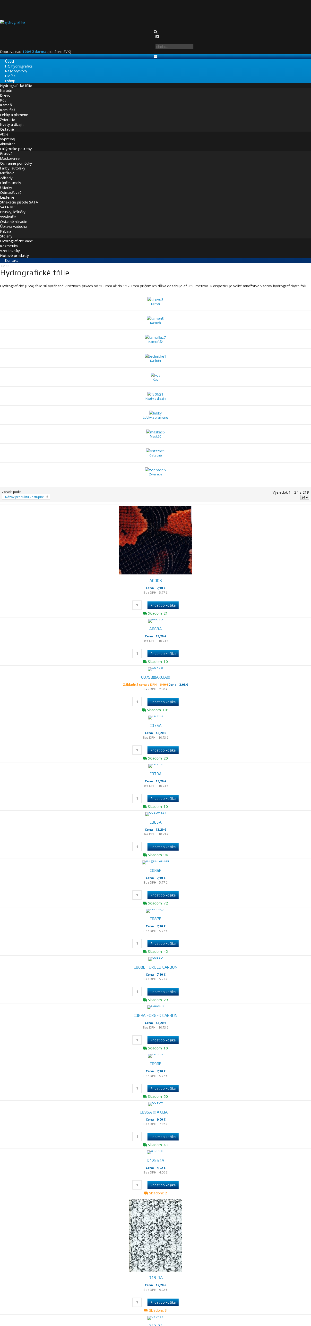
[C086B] (155, 827)
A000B (156, 527)
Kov (3, 95)
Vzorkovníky (10, 245)
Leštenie (7, 192)
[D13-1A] (155, 1219)
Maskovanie (10, 153)
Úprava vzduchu (13, 221)
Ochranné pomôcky (16, 158)
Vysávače (8, 211)
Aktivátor (7, 138)
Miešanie (7, 167)
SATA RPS (8, 201)
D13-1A (155, 1262)
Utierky (6, 182)
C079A (156, 732)
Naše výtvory (11, 65)
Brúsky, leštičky (13, 206)
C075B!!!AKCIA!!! (155, 630)
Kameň (6, 99)
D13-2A (155, 1314)
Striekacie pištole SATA (19, 196)
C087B (155, 886)
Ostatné (7, 124)
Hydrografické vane (16, 235)
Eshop (5, 75)
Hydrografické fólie (16, 80)
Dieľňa (5, 70)
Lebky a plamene (14, 109)
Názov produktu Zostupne (23, 443)
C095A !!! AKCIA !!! (155, 1091)
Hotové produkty (14, 250)
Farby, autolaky (12, 162)
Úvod (4, 56)
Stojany (6, 230)
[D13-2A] (155, 1306)
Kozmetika (9, 240)
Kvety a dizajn (12, 119)
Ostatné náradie (13, 216)
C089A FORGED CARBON (156, 988)
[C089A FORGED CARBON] (155, 980)
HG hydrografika (14, 61)
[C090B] (155, 1032)
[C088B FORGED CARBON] (155, 929)
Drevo (5, 90)
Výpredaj (7, 133)
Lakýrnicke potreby (16, 143)
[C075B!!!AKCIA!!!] (155, 622)
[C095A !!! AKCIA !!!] (155, 1083)
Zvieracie (7, 114)
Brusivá (6, 148)
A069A (155, 579)
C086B (155, 835)
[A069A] (155, 571)
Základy (6, 172)
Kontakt (6, 255)
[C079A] (155, 724)
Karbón (6, 85)
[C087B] (155, 878)
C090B (155, 1040)
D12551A (155, 1142)
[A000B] (155, 487)
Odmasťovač (10, 187)
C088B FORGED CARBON (155, 937)
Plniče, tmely (10, 177)
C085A (156, 783)
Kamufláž (7, 104)
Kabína (5, 226)
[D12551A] (155, 1134)
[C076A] (155, 673)
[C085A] (155, 775)
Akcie (4, 129)
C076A (156, 681)
